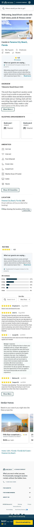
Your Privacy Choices (20, 509)
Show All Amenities (10, 190)
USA (8, 451)
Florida (5, 45)
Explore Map (26, 210)
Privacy (29, 504)
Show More (7, 394)
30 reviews (17, 60)
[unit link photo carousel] (15, 423)
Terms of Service (17, 506)
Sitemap (20, 504)
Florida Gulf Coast (23, 451)
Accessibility (9, 509)
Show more (7, 109)
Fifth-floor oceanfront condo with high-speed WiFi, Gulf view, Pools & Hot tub (12, 435)
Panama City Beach (18, 42)
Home (4, 451)
